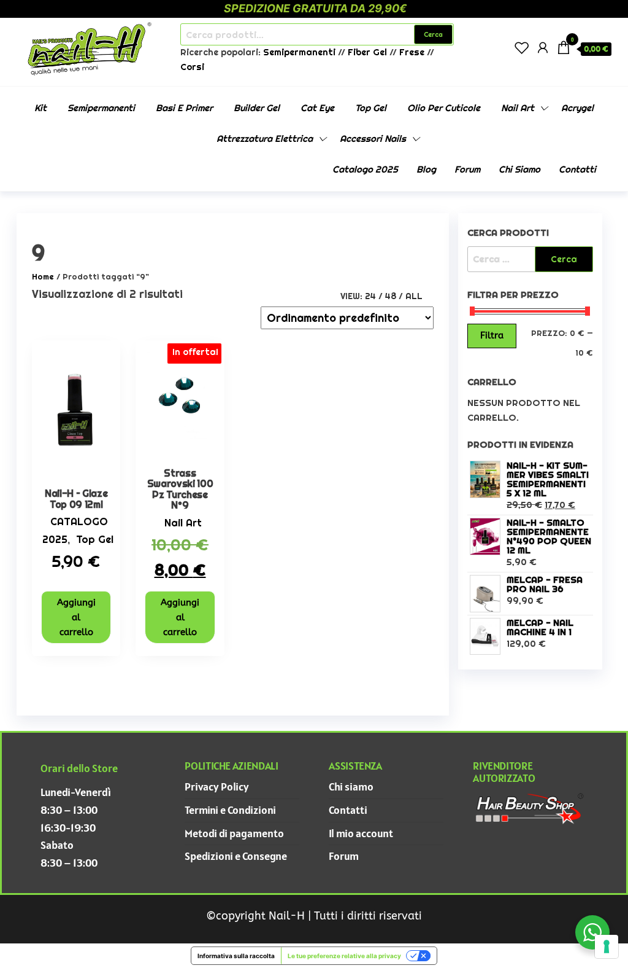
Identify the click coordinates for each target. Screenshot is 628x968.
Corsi (192, 66)
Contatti (577, 169)
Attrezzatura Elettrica (264, 138)
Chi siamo (519, 169)
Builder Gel (257, 108)
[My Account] (543, 47)
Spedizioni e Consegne (236, 856)
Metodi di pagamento (234, 833)
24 (370, 296)
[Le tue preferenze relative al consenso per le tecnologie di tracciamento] (606, 946)
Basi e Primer (184, 108)
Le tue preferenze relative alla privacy (344, 955)
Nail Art (517, 108)
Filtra (492, 335)
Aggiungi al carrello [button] (76, 617)
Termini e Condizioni (230, 810)
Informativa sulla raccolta (236, 955)
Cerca (433, 34)
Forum (467, 169)
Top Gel (370, 108)
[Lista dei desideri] (522, 47)
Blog (426, 169)
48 (390, 296)
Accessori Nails (373, 138)
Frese (411, 52)
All (414, 296)
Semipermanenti (300, 52)
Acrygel (577, 108)
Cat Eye (317, 108)
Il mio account (361, 833)
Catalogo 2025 (365, 169)
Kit (40, 108)
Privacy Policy (217, 786)
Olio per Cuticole (443, 108)
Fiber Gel (367, 52)
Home (43, 276)
